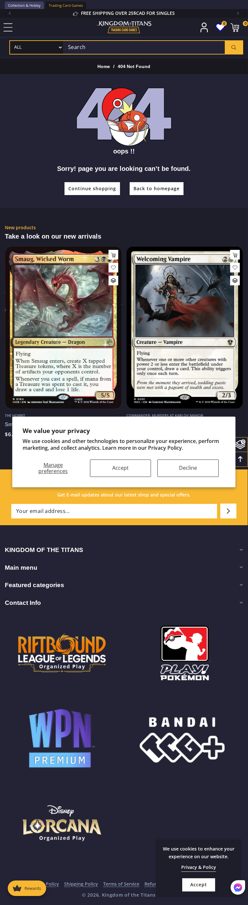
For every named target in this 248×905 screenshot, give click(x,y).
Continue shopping (92, 188)
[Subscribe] (228, 511)
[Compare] (113, 280)
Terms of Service (121, 884)
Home (103, 66)
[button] (238, 13)
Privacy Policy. (165, 447)
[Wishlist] (113, 267)
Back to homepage (157, 188)
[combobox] (153, 47)
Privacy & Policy (198, 867)
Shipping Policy (81, 884)
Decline (188, 467)
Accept (120, 467)
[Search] (234, 47)
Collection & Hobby (24, 5)
